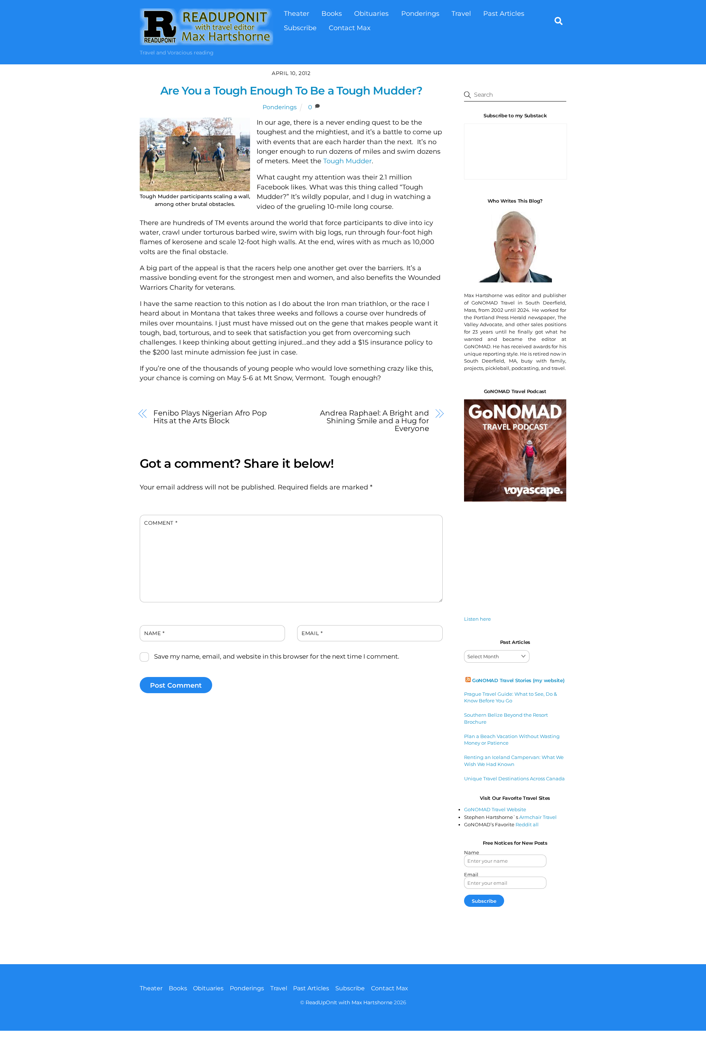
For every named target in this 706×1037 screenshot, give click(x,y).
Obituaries (371, 13)
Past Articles (503, 13)
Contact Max (350, 28)
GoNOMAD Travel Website (495, 809)
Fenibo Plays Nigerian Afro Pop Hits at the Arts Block (210, 416)
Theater (296, 13)
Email (312, 633)
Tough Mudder (347, 161)
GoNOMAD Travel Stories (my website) (518, 680)
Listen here (477, 619)
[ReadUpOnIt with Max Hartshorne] (206, 41)
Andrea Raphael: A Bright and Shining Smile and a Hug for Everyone (374, 420)
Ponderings (420, 13)
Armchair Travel (538, 817)
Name (154, 633)
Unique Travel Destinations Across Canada (514, 778)
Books (331, 13)
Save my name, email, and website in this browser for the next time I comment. (276, 656)
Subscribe (300, 28)
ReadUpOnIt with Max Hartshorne (349, 1002)
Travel (461, 13)
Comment (160, 523)
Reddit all (527, 824)
